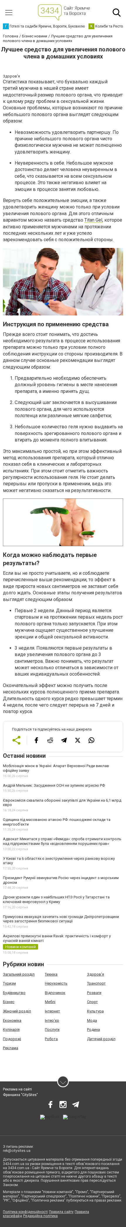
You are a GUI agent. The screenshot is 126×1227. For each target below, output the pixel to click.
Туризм (9, 983)
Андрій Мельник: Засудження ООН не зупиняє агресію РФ (54, 785)
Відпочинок (55, 992)
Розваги (94, 992)
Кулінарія (11, 1029)
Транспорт (96, 983)
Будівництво (14, 992)
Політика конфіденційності (25, 1212)
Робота (51, 1039)
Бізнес (8, 1002)
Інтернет (52, 1011)
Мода (92, 1020)
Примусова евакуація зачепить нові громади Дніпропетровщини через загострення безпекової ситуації (61, 919)
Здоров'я (95, 974)
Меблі (50, 1002)
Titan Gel (93, 220)
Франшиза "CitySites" (20, 1095)
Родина (93, 1029)
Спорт (92, 1002)
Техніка (51, 974)
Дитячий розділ (101, 1039)
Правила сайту (61, 1212)
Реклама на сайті (17, 1089)
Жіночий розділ (17, 1011)
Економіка (12, 1020)
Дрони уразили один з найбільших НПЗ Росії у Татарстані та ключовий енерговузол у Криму (56, 899)
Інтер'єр (52, 1020)
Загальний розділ (19, 974)
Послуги (52, 1029)
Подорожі (12, 1039)
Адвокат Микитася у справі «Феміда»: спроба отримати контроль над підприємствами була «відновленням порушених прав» (62, 841)
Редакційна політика (40, 1216)
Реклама (10, 1048)
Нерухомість (56, 983)
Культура (95, 1011)
